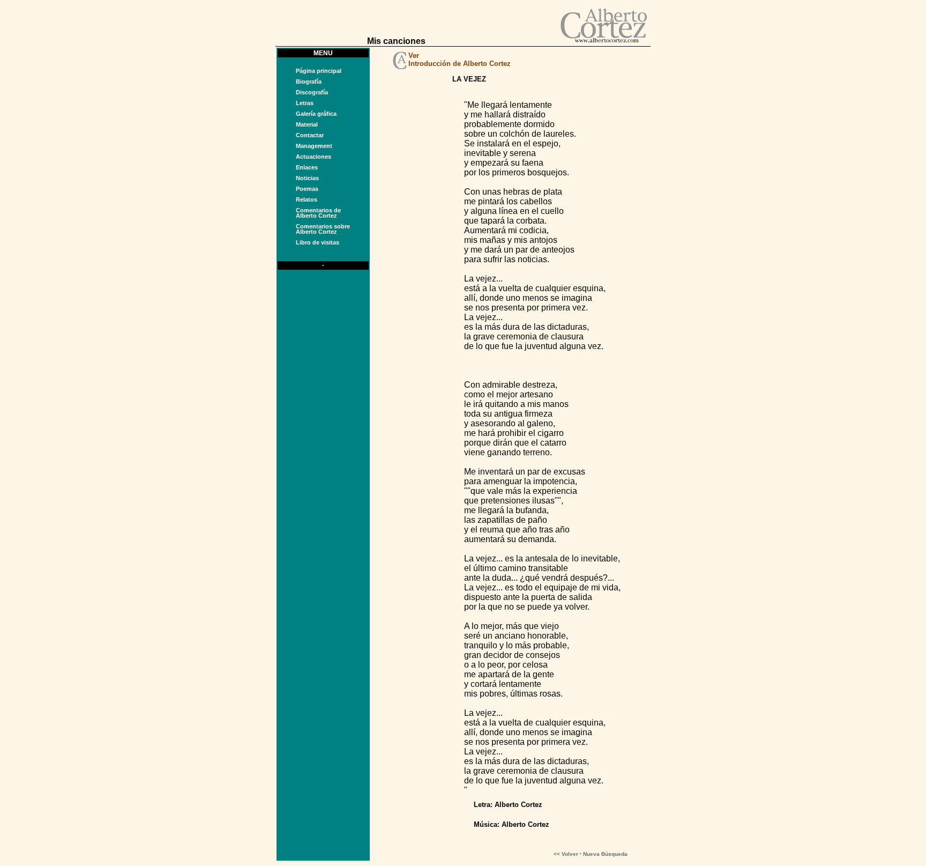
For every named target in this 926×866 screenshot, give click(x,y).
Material (307, 124)
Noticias (307, 178)
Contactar (310, 135)
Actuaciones (313, 156)
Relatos (306, 199)
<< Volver (566, 854)
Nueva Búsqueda (605, 854)
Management (314, 146)
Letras (304, 103)
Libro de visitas (317, 242)
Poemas (307, 189)
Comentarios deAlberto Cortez (318, 213)
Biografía (309, 81)
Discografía (312, 92)
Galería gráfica (316, 113)
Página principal (318, 71)
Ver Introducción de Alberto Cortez (459, 59)
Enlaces (307, 167)
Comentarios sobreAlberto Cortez (323, 229)
